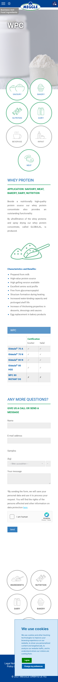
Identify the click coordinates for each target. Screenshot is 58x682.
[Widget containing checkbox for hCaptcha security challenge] (29, 516)
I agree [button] (26, 660)
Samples (11, 450)
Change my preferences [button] (33, 666)
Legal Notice (11, 663)
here (25, 507)
